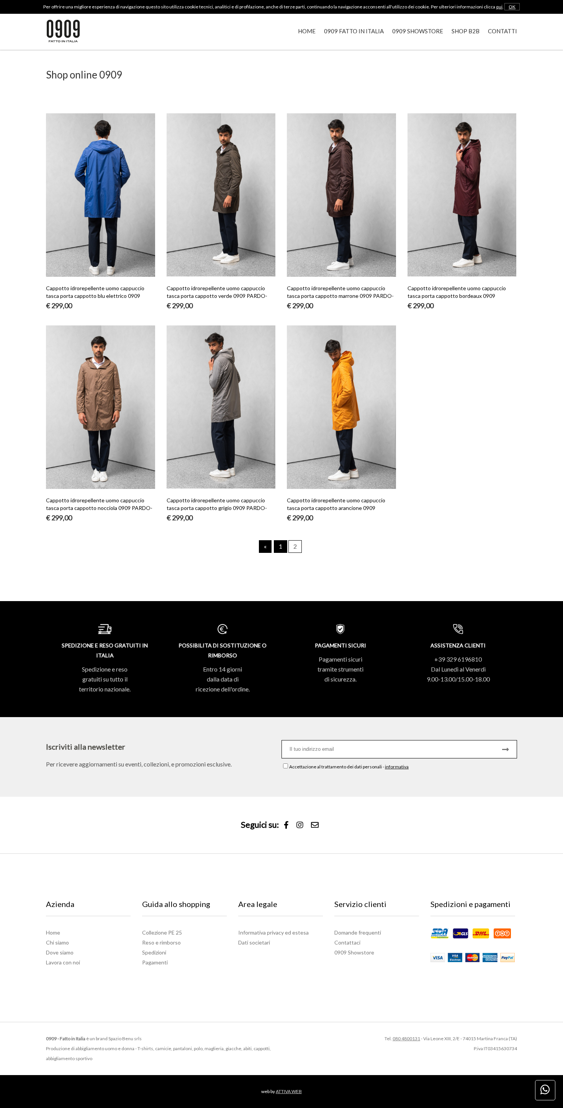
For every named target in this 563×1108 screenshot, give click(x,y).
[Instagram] (299, 825)
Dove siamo (60, 952)
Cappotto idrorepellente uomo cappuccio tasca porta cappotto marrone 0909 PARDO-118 (340, 296)
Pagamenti (155, 962)
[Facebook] (286, 825)
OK (512, 7)
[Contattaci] (315, 825)
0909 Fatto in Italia (354, 31)
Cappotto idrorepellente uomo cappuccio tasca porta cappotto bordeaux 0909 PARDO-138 (457, 296)
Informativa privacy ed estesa (273, 932)
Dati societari (254, 942)
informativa (397, 767)
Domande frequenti (357, 932)
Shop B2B (466, 31)
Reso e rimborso (161, 942)
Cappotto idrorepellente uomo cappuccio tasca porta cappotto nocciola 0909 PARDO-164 (99, 508)
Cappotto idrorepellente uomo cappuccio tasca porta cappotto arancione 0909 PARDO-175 (336, 508)
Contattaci (347, 942)
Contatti (502, 31)
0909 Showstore (417, 31)
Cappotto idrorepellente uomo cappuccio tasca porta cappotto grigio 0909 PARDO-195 (217, 508)
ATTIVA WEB (289, 1091)
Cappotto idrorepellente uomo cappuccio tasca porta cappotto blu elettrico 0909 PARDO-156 (95, 296)
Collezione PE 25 (162, 932)
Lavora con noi (63, 962)
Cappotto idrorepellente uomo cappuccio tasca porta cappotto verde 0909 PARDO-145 (217, 296)
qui (499, 7)
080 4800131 (406, 1038)
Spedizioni (154, 952)
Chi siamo (57, 942)
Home (307, 31)
